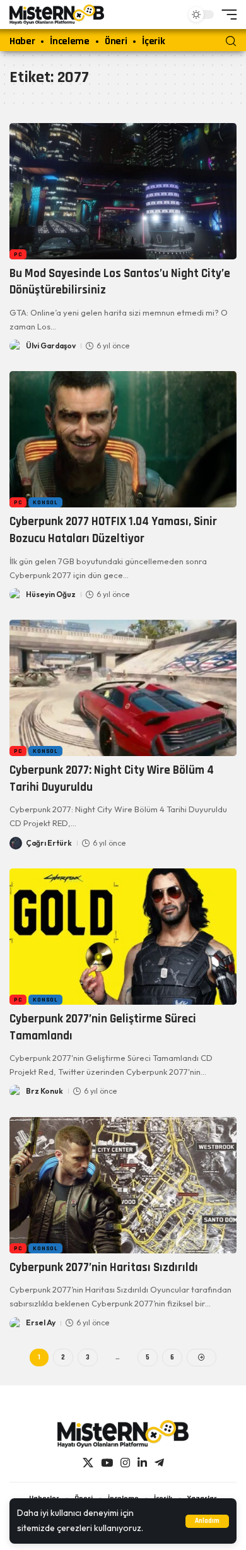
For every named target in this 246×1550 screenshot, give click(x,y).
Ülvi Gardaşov (51, 345)
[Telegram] (159, 1463)
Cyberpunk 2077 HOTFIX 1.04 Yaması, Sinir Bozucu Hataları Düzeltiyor (113, 530)
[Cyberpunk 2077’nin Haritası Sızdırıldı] (123, 1185)
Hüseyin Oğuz (51, 594)
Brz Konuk (44, 1091)
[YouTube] (107, 1463)
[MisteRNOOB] (123, 1434)
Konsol (45, 502)
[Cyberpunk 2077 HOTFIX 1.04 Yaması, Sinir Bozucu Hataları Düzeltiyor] (123, 439)
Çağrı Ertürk (49, 843)
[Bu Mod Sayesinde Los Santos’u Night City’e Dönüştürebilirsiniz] (123, 191)
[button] (207, 1521)
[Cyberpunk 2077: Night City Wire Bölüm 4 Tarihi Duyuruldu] (123, 688)
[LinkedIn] (142, 1463)
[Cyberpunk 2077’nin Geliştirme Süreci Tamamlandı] (123, 936)
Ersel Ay (41, 1322)
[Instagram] (125, 1463)
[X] (88, 1463)
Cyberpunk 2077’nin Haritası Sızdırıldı (103, 1267)
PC (18, 254)
